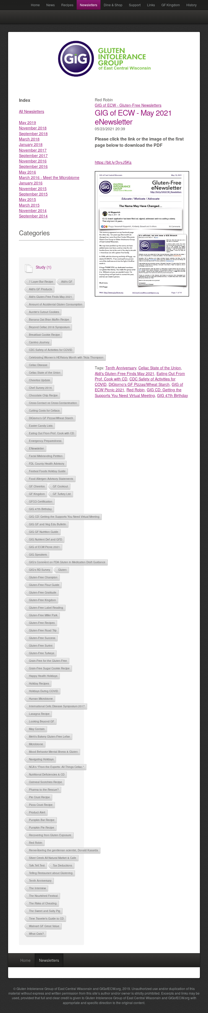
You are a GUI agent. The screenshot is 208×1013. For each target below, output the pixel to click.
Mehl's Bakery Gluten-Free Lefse (49, 736)
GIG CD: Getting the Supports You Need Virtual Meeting (64, 517)
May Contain (37, 729)
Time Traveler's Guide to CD (46, 918)
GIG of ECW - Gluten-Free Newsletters (128, 105)
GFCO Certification (40, 501)
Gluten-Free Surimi (40, 645)
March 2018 (29, 139)
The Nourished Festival (43, 896)
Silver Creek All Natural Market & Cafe (52, 858)
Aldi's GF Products (40, 289)
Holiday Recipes (39, 683)
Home (35, 4)
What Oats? (36, 934)
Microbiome (36, 744)
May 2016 (27, 172)
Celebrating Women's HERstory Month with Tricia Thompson (66, 357)
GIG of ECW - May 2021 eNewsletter (133, 117)
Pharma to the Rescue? (44, 789)
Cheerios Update (39, 380)
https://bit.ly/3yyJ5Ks (113, 162)
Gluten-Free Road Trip (43, 630)
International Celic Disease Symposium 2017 (57, 706)
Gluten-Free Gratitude (42, 592)
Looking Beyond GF (41, 721)
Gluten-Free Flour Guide (44, 585)
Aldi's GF (66, 282)
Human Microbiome (41, 699)
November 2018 (33, 128)
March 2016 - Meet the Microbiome (49, 177)
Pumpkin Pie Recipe (41, 827)
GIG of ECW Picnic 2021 (44, 547)
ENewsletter (36, 448)
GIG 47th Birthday (40, 509)
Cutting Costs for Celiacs (44, 410)
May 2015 (27, 199)
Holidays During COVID (43, 691)
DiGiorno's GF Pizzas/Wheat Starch (51, 418)
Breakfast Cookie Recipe (44, 335)
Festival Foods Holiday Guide (47, 471)
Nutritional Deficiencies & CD (46, 774)
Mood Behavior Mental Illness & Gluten (53, 752)
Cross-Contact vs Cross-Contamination (53, 403)
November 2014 (33, 210)
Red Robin (35, 843)
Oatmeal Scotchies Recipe (45, 782)
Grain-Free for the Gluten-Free (48, 661)
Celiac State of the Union (44, 372)
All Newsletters (31, 111)
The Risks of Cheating (43, 903)
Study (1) (43, 267)
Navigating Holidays (41, 759)
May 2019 (27, 122)
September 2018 (33, 133)
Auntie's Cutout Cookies (44, 312)
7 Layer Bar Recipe (41, 282)
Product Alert (37, 812)
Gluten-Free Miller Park (43, 615)
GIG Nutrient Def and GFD (45, 539)
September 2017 (33, 155)
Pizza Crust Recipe (41, 805)
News (50, 4)
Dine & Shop (113, 4)
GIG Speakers (38, 554)
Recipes (67, 4)
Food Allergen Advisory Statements (51, 479)
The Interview (37, 888)
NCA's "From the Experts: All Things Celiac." (56, 767)
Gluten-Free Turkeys (41, 653)
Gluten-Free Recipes (42, 623)
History (191, 4)
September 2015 (33, 194)
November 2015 (33, 188)
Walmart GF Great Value (44, 926)
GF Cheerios (37, 486)
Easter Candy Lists (41, 426)
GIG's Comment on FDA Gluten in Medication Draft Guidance (67, 562)
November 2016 (33, 161)
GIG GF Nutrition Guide (43, 532)
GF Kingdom (170, 4)
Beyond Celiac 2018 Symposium (49, 327)
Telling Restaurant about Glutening (51, 873)
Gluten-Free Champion (43, 577)
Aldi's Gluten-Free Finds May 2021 (50, 297)
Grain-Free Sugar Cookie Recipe (49, 668)
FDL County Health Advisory (46, 463)
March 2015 (29, 205)
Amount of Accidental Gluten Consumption (55, 304)
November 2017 (33, 150)
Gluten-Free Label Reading (46, 608)
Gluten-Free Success (42, 638)
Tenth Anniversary (40, 880)
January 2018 (31, 144)
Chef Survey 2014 (40, 388)
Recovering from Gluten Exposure (50, 835)
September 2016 (33, 166)
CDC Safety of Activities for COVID (50, 350)
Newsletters (88, 4)
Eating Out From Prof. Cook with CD (51, 433)
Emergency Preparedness (45, 441)
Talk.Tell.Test (37, 865)
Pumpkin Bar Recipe (41, 820)
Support (135, 4)
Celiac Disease (38, 365)
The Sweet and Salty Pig (44, 911)
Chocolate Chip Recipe (43, 395)
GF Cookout (60, 486)
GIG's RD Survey (39, 570)
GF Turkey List (62, 494)
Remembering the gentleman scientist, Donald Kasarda (63, 850)
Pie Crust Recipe (39, 797)
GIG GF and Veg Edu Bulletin (47, 524)
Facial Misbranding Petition (46, 456)
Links (151, 4)
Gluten (62, 570)
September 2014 (33, 216)
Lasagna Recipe (39, 714)
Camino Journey (39, 342)
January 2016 (31, 182)
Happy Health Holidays (43, 676)
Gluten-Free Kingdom (42, 600)
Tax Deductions (62, 865)
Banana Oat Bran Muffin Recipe (49, 319)
